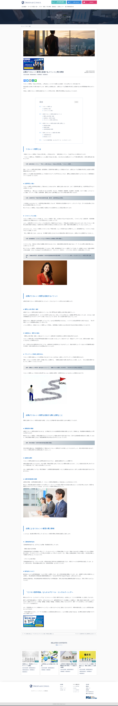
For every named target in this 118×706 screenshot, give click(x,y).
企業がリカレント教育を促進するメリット (52, 114)
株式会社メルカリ (47, 136)
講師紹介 (54, 6)
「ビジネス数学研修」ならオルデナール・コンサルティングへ (57, 140)
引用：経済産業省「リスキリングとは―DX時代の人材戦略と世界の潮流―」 (45, 238)
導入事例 (49, 6)
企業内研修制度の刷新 (48, 129)
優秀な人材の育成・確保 (49, 116)
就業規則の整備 (47, 125)
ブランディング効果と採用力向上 (51, 119)
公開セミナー (60, 6)
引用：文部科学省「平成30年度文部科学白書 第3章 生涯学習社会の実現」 (45, 198)
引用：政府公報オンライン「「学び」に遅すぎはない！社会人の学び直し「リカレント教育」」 (49, 164)
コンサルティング (76, 691)
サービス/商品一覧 (32, 6)
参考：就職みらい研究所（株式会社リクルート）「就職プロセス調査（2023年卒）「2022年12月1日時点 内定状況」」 (55, 367)
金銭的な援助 (46, 127)
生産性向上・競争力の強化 (49, 118)
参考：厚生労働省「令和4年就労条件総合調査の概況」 (39, 442)
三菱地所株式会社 (47, 134)
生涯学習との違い (47, 108)
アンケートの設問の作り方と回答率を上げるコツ (85, 633)
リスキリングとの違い (48, 110)
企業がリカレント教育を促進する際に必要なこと (54, 123)
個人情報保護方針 (69, 6)
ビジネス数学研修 (76, 686)
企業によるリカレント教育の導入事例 (51, 132)
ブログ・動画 (42, 6)
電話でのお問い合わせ (89, 693)
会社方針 (61, 686)
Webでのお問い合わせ (90, 691)
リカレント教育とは (47, 106)
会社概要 (24, 6)
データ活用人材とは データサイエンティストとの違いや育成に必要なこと (39, 633)
